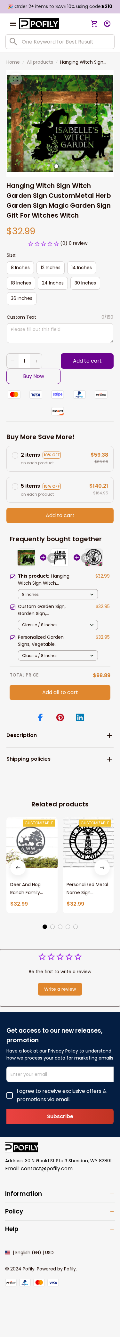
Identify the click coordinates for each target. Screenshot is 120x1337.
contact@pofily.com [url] (47, 1168)
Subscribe (60, 1116)
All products (40, 62)
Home (13, 62)
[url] (70, 1269)
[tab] (56, 166)
